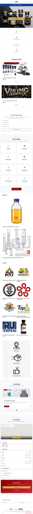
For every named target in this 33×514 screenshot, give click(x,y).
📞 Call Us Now (16, 487)
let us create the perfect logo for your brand (16, 22)
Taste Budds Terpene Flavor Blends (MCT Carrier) (9, 317)
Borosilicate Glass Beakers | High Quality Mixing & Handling (13, 257)
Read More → (6, 406)
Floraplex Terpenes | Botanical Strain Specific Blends (23, 299)
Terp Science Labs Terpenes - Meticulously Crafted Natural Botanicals (23, 317)
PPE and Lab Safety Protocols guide (9, 400)
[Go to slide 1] (16, 410)
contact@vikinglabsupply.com (7, 473)
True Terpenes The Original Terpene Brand (9, 336)
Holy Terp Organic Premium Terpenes (9, 280)
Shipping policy (20, 511)
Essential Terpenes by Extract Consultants (22, 281)
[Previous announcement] (2, 5)
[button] (2, 2)
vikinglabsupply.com (6, 475)
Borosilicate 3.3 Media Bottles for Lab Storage (10, 226)
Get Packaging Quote (16, 129)
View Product (16, 81)
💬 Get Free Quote (28, 512)
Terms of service (14, 511)
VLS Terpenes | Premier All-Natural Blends (8, 299)
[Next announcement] (31, 5)
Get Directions (16, 437)
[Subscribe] (19, 502)
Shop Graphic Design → (16, 18)
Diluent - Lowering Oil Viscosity (22, 335)
